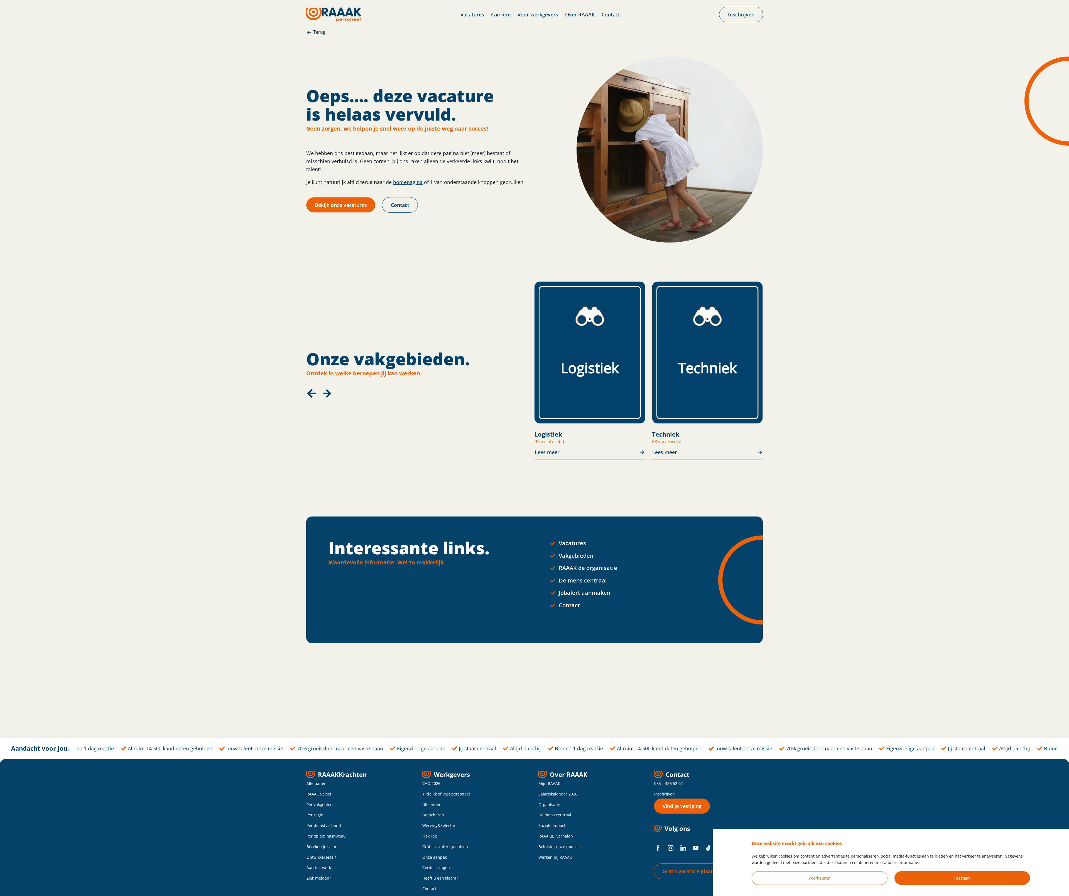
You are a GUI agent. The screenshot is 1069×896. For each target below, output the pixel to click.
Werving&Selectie (438, 825)
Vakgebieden (576, 555)
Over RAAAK (580, 14)
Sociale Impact (551, 825)
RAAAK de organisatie (588, 568)
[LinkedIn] (683, 848)
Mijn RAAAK (549, 783)
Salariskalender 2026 (557, 794)
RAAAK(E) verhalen (555, 836)
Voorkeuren (819, 878)
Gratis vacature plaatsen (445, 846)
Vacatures (472, 14)
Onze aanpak (434, 857)
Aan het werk (319, 867)
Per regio (315, 814)
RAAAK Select (319, 794)
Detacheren (433, 814)
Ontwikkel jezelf (321, 857)
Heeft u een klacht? (440, 878)
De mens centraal (583, 580)
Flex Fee (429, 836)
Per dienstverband (324, 825)
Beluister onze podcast (559, 846)
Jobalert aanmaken (584, 592)
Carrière (501, 14)
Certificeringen (436, 867)
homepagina (408, 182)
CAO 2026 (431, 783)
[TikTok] (708, 848)
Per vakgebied (320, 804)
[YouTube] (696, 848)
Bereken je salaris (323, 846)
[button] (311, 393)
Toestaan (962, 878)
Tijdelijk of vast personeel (446, 794)
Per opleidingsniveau (326, 836)
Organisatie (549, 804)
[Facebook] (658, 848)
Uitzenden (432, 804)
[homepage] (333, 14)
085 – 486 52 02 (668, 783)
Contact (611, 14)
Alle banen (317, 783)
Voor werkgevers (538, 14)
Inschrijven (664, 794)
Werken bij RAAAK (555, 857)
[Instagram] (670, 848)
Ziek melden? (319, 878)
